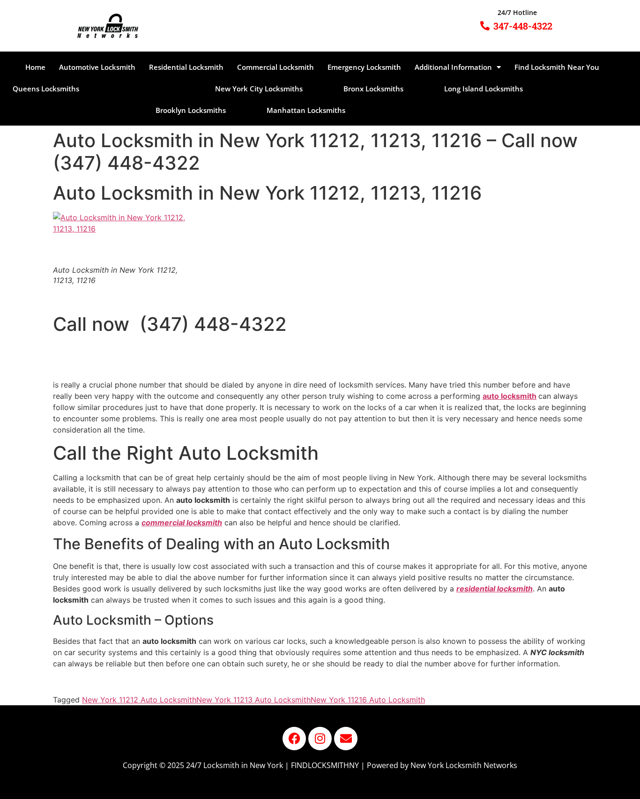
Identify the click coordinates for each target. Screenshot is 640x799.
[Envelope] (345, 738)
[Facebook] (294, 738)
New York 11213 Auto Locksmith (253, 699)
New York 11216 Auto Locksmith (368, 699)
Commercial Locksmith (275, 67)
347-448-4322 (522, 26)
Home (35, 67)
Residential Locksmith (186, 67)
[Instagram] (320, 738)
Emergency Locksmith (364, 67)
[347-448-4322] (485, 25)
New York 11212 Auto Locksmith (139, 699)
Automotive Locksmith (97, 67)
